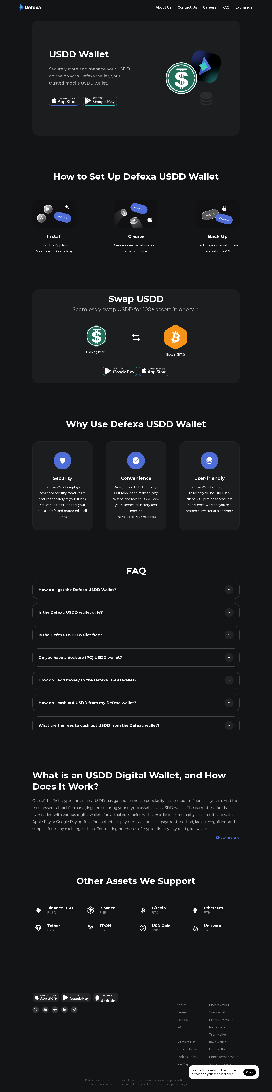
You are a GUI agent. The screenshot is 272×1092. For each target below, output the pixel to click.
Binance (107, 908)
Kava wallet (217, 1042)
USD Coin (161, 926)
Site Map (182, 1064)
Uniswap (212, 926)
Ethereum (213, 908)
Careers (209, 7)
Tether (53, 926)
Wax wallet (217, 1012)
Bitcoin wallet (219, 1005)
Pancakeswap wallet (224, 1057)
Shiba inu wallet (221, 1064)
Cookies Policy (186, 1057)
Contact (182, 1020)
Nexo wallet (218, 1027)
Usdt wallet (217, 1049)
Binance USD (60, 908)
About (181, 1005)
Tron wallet (217, 1034)
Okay (249, 1072)
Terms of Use (186, 1042)
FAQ (225, 7)
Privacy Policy (186, 1049)
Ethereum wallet (222, 1020)
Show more (226, 838)
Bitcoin (159, 908)
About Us (164, 7)
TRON (105, 926)
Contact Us (187, 7)
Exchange (244, 7)
